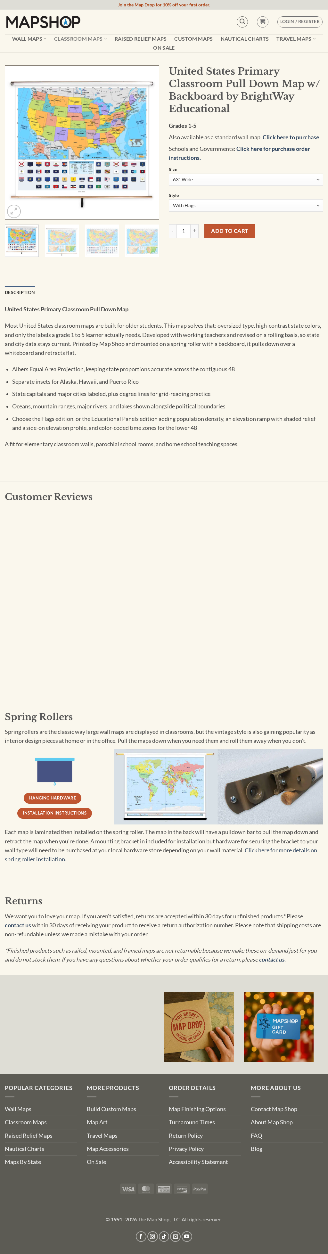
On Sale (164, 47)
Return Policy (186, 1135)
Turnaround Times (192, 1122)
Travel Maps (294, 39)
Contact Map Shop (274, 1109)
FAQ (256, 1135)
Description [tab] (20, 292)
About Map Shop (272, 1122)
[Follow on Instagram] (152, 1236)
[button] (262, 22)
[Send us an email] (175, 1236)
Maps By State (23, 1162)
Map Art (97, 1122)
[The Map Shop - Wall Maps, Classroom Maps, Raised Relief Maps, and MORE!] (43, 22)
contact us (18, 925)
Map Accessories (108, 1148)
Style (174, 195)
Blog (256, 1148)
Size (173, 169)
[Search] (242, 22)
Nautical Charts (245, 38)
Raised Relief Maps (141, 38)
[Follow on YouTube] (187, 1236)
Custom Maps (193, 38)
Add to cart (230, 230)
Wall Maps (27, 39)
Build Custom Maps (111, 1109)
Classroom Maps (78, 39)
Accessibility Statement (198, 1162)
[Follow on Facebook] (141, 1236)
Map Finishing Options (197, 1109)
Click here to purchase (291, 137)
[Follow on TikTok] (164, 1236)
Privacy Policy (186, 1148)
